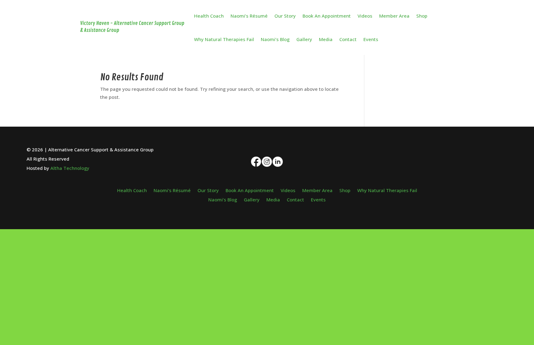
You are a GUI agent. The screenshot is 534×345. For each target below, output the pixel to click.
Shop (421, 16)
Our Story (285, 16)
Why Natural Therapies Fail (224, 39)
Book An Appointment (327, 16)
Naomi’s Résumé (249, 16)
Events (370, 39)
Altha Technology (69, 168)
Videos (365, 16)
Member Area (394, 16)
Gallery (304, 39)
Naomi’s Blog (275, 39)
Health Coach (209, 16)
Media (326, 39)
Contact (348, 39)
